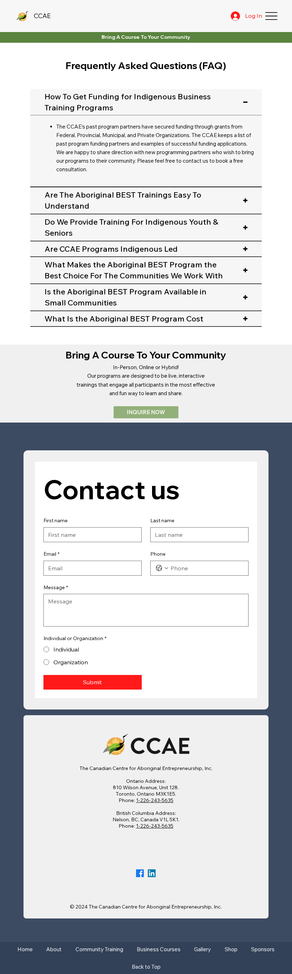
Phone (158, 554)
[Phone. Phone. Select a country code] (162, 568)
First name (55, 520)
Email (51, 554)
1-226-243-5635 (154, 800)
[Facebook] (140, 873)
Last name (162, 520)
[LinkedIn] (152, 873)
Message (55, 587)
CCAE (42, 16)
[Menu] (271, 16)
